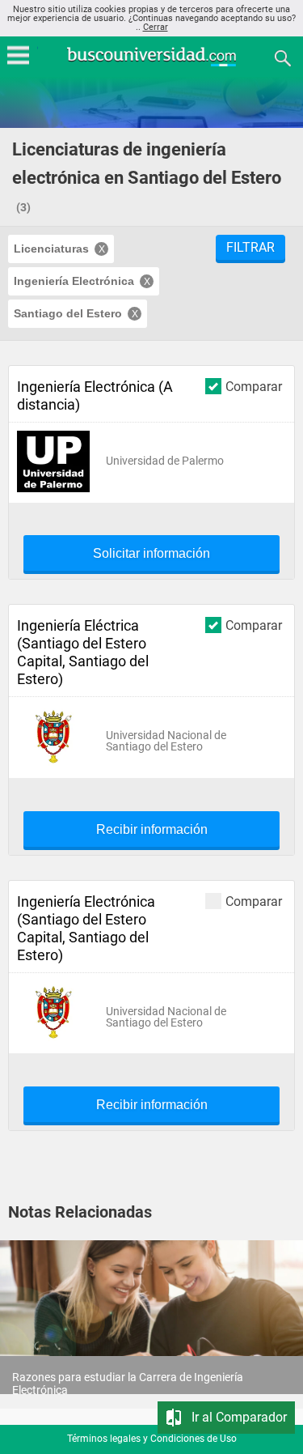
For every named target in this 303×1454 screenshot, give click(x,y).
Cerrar (155, 27)
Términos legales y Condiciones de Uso (152, 1438)
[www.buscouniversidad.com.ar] (152, 64)
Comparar (253, 386)
